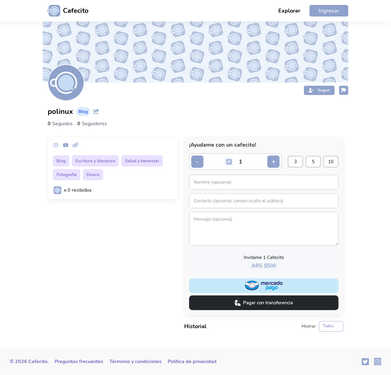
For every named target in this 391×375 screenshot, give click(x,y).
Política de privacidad (192, 361)
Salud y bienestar (142, 161)
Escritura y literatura (95, 161)
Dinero (93, 175)
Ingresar (329, 10)
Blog (61, 161)
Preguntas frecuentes (79, 361)
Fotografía (67, 175)
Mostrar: (308, 326)
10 (331, 162)
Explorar (289, 10)
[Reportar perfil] (343, 90)
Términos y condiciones (135, 361)
